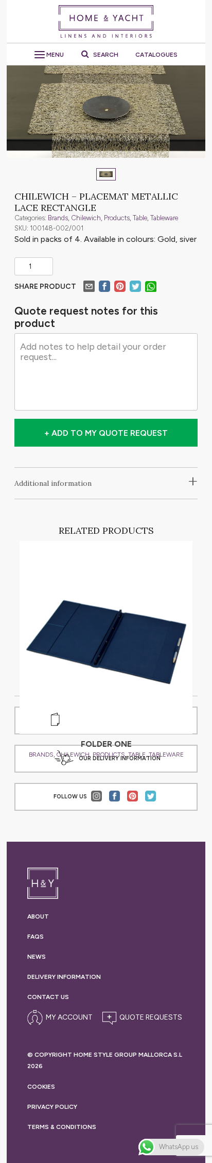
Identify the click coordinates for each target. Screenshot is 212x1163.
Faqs (35, 936)
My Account (69, 1017)
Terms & (61, 1127)
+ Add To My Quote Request (106, 433)
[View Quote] (140, 1017)
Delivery (64, 976)
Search (105, 54)
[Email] (89, 288)
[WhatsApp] (150, 288)
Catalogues (156, 54)
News (36, 956)
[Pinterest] (120, 288)
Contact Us (48, 997)
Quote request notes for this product (86, 317)
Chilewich (86, 218)
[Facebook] (104, 288)
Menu (54, 54)
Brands (58, 218)
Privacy (52, 1106)
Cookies (41, 1086)
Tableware (164, 218)
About (38, 916)
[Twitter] (135, 288)
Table (140, 218)
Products (117, 218)
